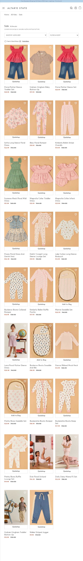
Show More (41, 548)
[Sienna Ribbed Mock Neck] (67, 340)
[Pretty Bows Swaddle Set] (16, 396)
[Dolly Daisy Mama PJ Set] (67, 451)
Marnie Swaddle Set (64, 310)
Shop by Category (13, 35)
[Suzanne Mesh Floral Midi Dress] (16, 173)
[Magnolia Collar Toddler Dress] (41, 173)
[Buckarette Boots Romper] (41, 396)
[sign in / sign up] (75, 8)
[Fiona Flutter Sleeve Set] (67, 62)
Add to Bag (67, 304)
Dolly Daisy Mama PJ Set (66, 477)
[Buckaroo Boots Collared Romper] (16, 284)
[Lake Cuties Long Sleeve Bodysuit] (67, 229)
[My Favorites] (25, 47)
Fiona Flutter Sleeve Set (65, 87)
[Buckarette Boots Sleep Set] (67, 396)
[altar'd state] (17, 7)
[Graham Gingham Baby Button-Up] (41, 62)
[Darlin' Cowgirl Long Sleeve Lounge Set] (41, 229)
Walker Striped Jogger (39, 532)
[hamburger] (3, 8)
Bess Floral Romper (38, 143)
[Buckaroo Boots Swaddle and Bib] (41, 340)
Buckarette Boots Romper (41, 421)
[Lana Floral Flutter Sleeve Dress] (16, 340)
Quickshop (16, 82)
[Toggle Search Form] (71, 7)
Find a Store (25, 41)
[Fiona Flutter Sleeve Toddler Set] (16, 62)
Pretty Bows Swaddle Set (15, 421)
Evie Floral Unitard (38, 477)
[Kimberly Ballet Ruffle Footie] (41, 284)
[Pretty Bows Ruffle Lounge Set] (16, 451)
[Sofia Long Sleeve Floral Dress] (16, 117)
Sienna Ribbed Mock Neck (66, 365)
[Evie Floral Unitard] (41, 451)
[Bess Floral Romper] (41, 117)
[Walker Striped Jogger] (41, 507)
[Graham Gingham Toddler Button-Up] (16, 507)
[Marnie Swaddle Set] (67, 284)
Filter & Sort (55, 35)
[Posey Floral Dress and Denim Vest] (16, 229)
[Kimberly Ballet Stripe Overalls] (67, 117)
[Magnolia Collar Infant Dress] (67, 173)
